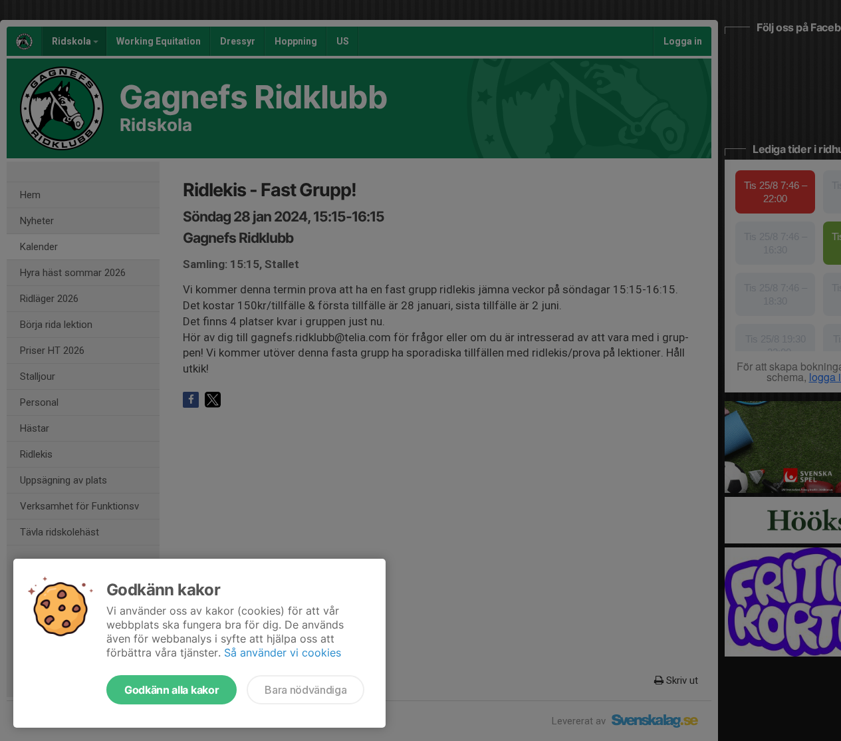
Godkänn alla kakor (171, 689)
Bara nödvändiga (305, 689)
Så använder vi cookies (282, 652)
